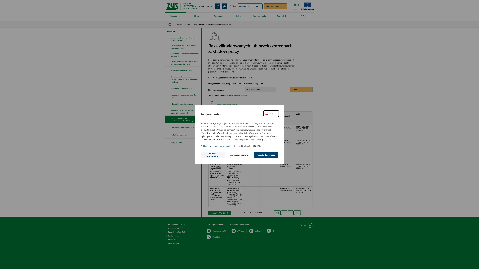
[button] (271, 113)
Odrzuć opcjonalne (212, 155)
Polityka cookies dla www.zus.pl (215, 146)
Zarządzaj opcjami (239, 155)
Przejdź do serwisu (266, 155)
